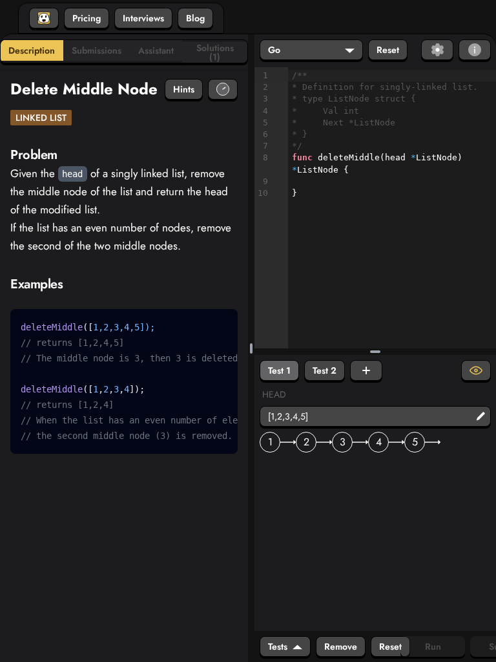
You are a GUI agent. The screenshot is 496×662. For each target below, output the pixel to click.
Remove (340, 646)
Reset (388, 49)
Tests (277, 646)
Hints (183, 89)
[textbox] (392, 134)
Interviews (143, 18)
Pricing (86, 18)
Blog (195, 18)
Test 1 (279, 370)
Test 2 (324, 370)
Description (31, 50)
